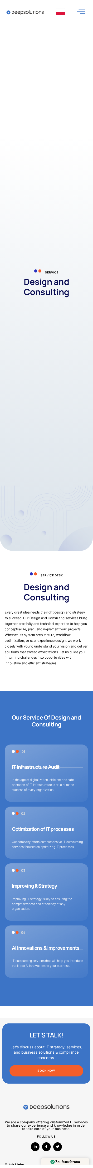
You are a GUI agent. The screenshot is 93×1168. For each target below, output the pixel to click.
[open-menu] (81, 12)
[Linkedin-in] (35, 1146)
